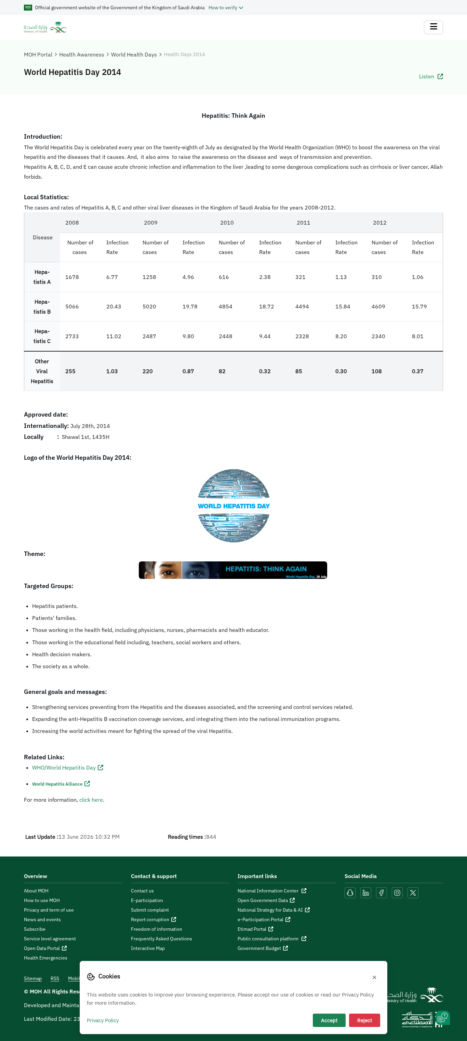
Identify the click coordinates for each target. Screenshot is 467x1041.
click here (91, 799)
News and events (42, 919)
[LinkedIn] (366, 892)
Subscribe (34, 929)
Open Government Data (263, 900)
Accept (329, 1020)
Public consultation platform (268, 939)
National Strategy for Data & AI (270, 910)
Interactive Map (148, 948)
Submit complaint (150, 910)
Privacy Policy (103, 1020)
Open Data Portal (42, 948)
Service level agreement (50, 939)
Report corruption (150, 919)
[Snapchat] (350, 892)
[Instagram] (397, 892)
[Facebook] (381, 892)
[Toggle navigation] (433, 27)
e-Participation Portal (260, 919)
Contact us (142, 891)
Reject (364, 1020)
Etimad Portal (252, 929)
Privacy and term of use (49, 910)
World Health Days (134, 54)
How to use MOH (42, 900)
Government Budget (259, 948)
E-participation (147, 900)
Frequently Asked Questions (161, 939)
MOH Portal (38, 54)
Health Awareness (81, 54)
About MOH (36, 891)
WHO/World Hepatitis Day (64, 767)
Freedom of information (156, 929)
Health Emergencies (45, 958)
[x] (413, 892)
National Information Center (268, 891)
